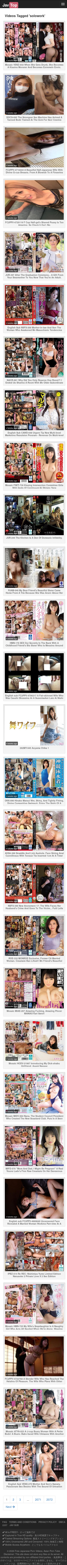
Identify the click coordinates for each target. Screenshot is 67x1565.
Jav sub (14, 1525)
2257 (4, 1525)
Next (9, 1507)
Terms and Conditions (22, 1522)
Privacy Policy (47, 1522)
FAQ (4, 1522)
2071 (38, 1499)
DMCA (62, 1522)
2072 (49, 1499)
